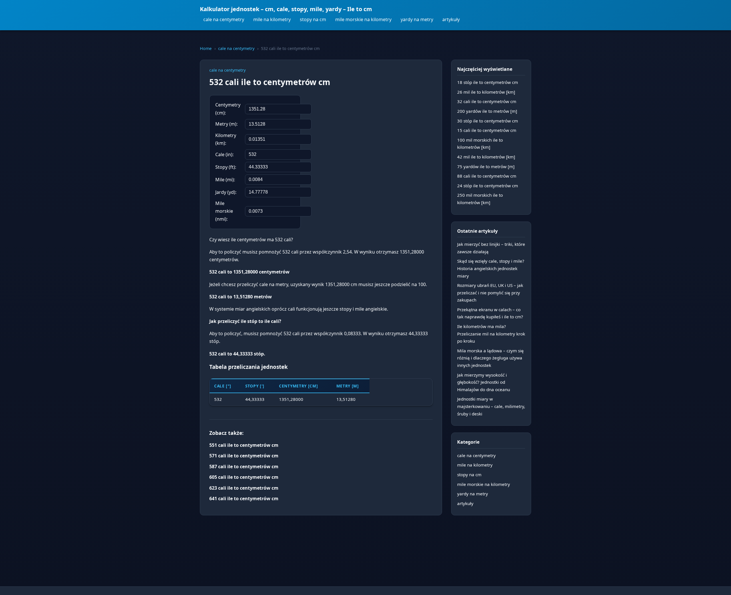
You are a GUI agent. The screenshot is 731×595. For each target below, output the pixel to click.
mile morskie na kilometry (363, 19)
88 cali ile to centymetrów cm (486, 176)
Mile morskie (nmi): (224, 211)
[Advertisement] (390, 132)
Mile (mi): (225, 179)
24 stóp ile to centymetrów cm (487, 185)
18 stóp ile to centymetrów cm (487, 82)
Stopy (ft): (225, 167)
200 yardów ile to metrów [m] (487, 111)
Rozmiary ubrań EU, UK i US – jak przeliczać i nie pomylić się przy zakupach (490, 292)
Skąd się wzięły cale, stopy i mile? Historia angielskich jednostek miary (490, 268)
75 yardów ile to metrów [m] (486, 166)
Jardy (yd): (225, 192)
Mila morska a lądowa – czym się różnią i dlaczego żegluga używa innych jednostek (490, 358)
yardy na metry (417, 19)
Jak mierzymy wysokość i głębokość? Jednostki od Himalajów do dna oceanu (483, 382)
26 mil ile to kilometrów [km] (486, 92)
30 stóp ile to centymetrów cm (487, 121)
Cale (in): (224, 154)
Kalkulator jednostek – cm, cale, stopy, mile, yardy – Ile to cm (286, 9)
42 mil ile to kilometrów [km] (486, 157)
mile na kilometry (272, 19)
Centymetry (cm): (227, 109)
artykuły (451, 19)
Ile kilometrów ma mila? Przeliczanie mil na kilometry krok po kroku (491, 333)
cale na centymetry (223, 19)
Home (206, 48)
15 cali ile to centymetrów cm (486, 130)
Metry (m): (226, 124)
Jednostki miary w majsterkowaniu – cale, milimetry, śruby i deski (491, 406)
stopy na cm (313, 19)
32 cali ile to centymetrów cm (486, 101)
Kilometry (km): (225, 139)
